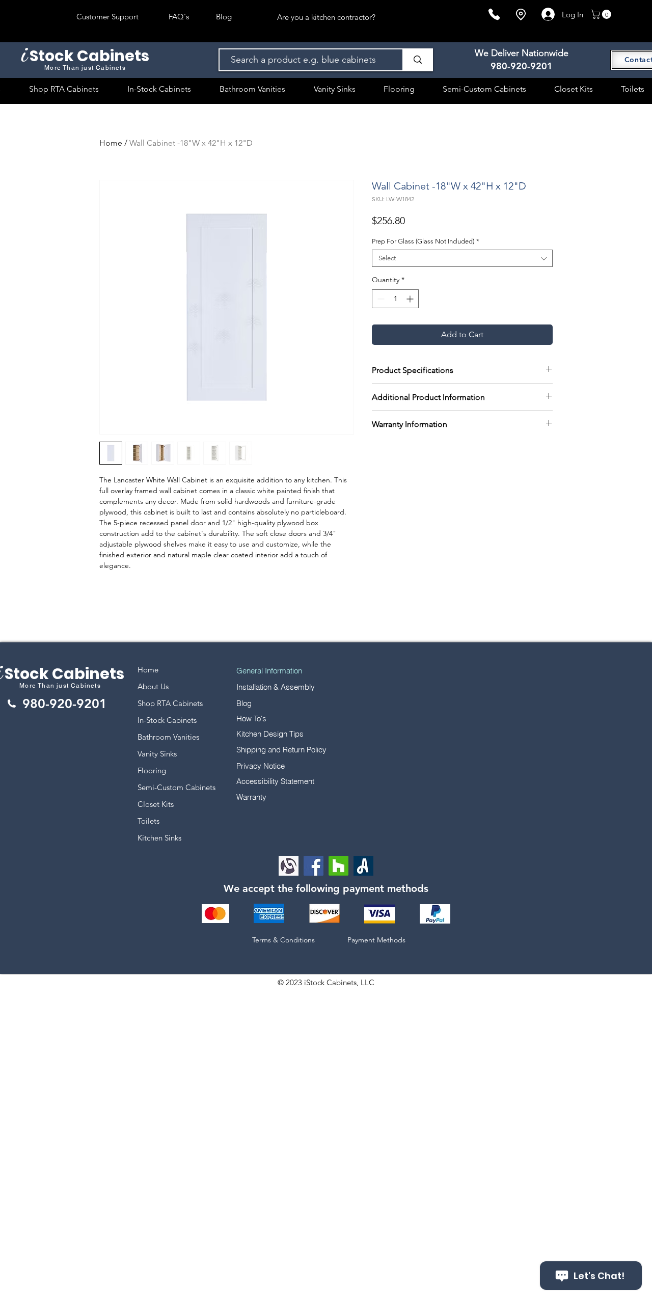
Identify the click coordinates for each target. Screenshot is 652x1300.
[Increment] (410, 299)
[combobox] (462, 258)
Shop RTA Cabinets (170, 703)
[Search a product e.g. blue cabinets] (417, 59)
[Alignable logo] (288, 866)
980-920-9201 (522, 66)
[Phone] (494, 14)
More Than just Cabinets (60, 685)
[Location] (520, 14)
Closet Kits (156, 804)
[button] (602, 14)
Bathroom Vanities (168, 737)
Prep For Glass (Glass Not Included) (425, 241)
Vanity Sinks (157, 754)
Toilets (148, 821)
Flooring (152, 770)
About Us (153, 686)
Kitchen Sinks (159, 838)
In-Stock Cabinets (167, 720)
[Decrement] (379, 299)
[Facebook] (313, 866)
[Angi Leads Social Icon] (363, 866)
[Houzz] (338, 866)
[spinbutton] (395, 299)
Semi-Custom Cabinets (176, 787)
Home (110, 143)
